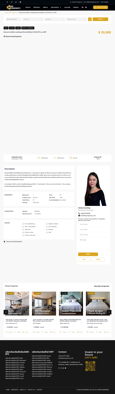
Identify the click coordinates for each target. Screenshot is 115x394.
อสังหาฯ (45, 7)
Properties (14, 13)
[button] (90, 19)
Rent (6, 28)
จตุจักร (18, 28)
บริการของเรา (55, 7)
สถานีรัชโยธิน (29, 28)
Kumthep (86, 208)
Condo (12, 28)
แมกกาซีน (67, 7)
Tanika (80, 208)
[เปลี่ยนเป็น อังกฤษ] (82, 7)
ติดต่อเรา (76, 7)
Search (100, 19)
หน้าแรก (27, 7)
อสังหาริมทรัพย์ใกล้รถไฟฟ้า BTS (17, 353)
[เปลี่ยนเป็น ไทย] (86, 7)
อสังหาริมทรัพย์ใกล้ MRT (43, 351)
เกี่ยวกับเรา (36, 7)
